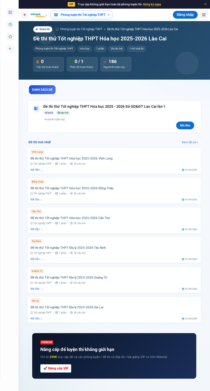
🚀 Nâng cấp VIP (55, 368)
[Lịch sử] (9, 24)
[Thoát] (9, 48)
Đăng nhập (185, 15)
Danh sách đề (42, 89)
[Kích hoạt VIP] (9, 36)
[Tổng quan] (9, 12)
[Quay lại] (25, 15)
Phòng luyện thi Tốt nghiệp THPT (81, 29)
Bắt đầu (185, 125)
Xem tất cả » (190, 142)
